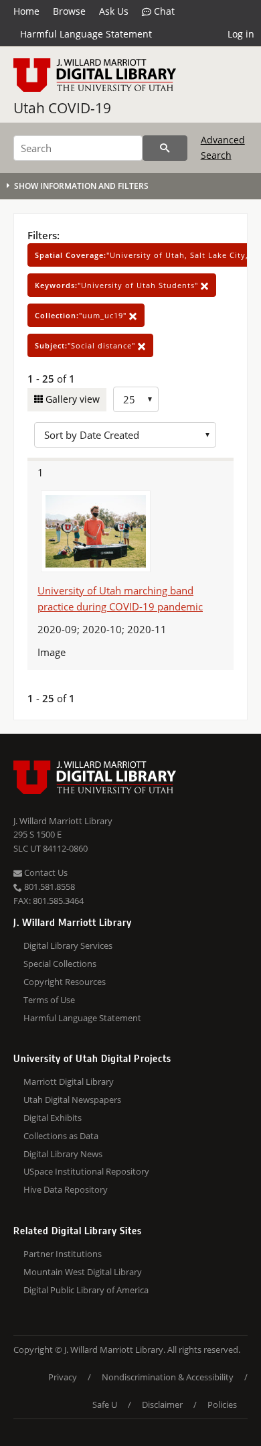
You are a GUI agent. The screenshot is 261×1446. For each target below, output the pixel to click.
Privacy (62, 1377)
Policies (222, 1404)
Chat (163, 11)
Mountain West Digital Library (82, 1272)
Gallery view (71, 399)
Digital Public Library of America (86, 1290)
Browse (69, 11)
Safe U (104, 1404)
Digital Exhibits (52, 1118)
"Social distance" (86, 345)
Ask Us (113, 11)
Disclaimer (162, 1404)
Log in (241, 33)
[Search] (165, 148)
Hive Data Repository (65, 1189)
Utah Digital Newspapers (72, 1100)
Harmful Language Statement (86, 33)
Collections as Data (60, 1136)
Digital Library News (62, 1154)
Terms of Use (49, 1000)
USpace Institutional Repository (86, 1171)
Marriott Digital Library (68, 1081)
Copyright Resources (64, 982)
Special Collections (59, 964)
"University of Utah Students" (118, 285)
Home (26, 11)
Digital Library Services (67, 945)
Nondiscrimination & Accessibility (168, 1377)
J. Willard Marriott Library (62, 821)
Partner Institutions (62, 1254)
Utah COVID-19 (62, 107)
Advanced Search (223, 147)
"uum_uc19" (82, 315)
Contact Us (45, 872)
